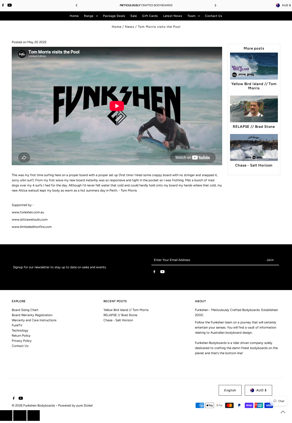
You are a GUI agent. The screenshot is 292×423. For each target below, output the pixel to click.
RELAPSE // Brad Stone (254, 126)
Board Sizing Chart (25, 310)
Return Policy (21, 336)
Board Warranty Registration (32, 315)
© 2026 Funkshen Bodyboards (34, 405)
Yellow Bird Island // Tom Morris (254, 86)
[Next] (215, 5)
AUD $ (286, 5)
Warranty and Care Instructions (34, 320)
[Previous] (77, 5)
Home (116, 27)
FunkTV (17, 325)
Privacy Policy (22, 341)
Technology (20, 330)
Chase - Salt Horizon (254, 165)
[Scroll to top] (283, 412)
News (129, 27)
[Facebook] (2, 5)
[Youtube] (9, 5)
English (230, 390)
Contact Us (20, 346)
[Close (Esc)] (20, 415)
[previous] (6, 415)
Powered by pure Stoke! (75, 405)
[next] (33, 415)
